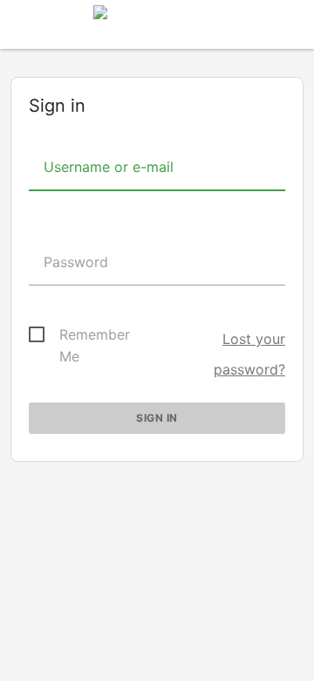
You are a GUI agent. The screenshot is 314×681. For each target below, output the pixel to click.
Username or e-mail (106, 166)
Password (73, 262)
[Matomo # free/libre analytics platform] (157, 29)
